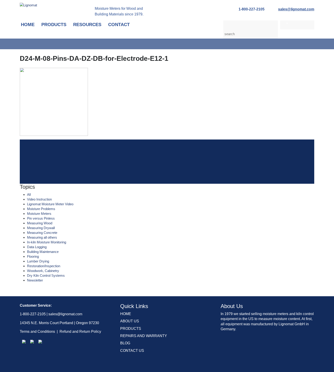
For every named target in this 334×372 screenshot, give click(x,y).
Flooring (33, 256)
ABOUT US (129, 321)
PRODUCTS (130, 328)
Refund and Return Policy (80, 331)
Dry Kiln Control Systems (46, 275)
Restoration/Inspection (43, 266)
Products (53, 24)
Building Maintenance (43, 252)
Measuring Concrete (42, 233)
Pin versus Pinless (41, 218)
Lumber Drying (38, 261)
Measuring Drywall (41, 228)
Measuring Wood (39, 223)
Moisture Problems (41, 209)
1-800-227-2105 (251, 9)
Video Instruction (39, 199)
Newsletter (35, 280)
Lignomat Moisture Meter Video (50, 204)
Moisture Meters (39, 213)
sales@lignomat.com (296, 9)
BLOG (125, 343)
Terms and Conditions (37, 331)
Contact (119, 24)
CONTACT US (132, 350)
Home (28, 24)
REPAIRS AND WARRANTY (143, 336)
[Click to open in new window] (24, 341)
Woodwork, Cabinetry (43, 271)
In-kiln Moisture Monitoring (46, 242)
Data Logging (37, 247)
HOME (125, 314)
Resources (87, 24)
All (29, 194)
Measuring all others (42, 237)
